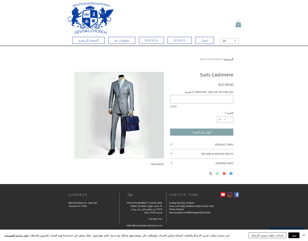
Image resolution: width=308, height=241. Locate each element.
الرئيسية (228, 59)
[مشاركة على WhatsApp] (217, 173)
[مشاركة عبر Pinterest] (224, 173)
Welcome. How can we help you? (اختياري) (209, 92)
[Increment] (219, 119)
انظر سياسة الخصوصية (16, 235)
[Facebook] (236, 194)
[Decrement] (230, 119)
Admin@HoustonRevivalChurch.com (144, 225)
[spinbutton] (225, 119)
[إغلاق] (304, 235)
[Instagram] (229, 194)
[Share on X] (211, 173)
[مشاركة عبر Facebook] (231, 173)
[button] (238, 23)
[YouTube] (222, 194)
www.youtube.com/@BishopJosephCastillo (190, 212)
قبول (293, 235)
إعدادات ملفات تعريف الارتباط (267, 235)
